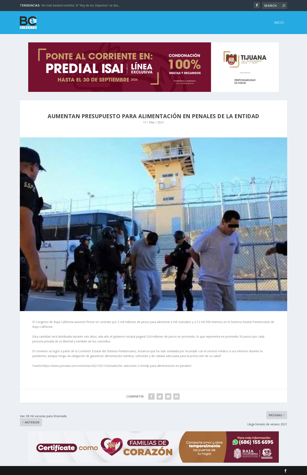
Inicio (279, 23)
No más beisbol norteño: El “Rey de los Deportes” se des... (80, 5)
